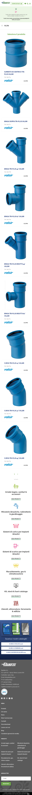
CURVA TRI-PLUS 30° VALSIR (14, 411)
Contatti (3, 721)
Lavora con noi (5, 727)
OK (28, 794)
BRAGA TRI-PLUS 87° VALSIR (14, 216)
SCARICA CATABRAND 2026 (16, 648)
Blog (2, 730)
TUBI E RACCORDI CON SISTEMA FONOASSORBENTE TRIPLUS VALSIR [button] (16, 19)
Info (25, 794)
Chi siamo (4, 711)
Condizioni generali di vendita (10, 733)
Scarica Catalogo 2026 (16, 644)
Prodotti (3, 708)
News (3, 715)
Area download (5, 724)
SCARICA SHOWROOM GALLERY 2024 (16, 652)
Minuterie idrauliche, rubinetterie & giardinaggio (23, 745)
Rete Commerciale (6, 718)
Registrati (6, 783)
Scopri (26, 81)
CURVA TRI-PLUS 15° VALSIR (14, 363)
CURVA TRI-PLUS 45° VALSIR (14, 458)
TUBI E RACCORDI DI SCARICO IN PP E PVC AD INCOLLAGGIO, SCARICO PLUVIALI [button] (16, 15)
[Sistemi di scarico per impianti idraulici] (16, 11)
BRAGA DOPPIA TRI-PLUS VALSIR (15, 121)
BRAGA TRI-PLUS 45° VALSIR (14, 169)
